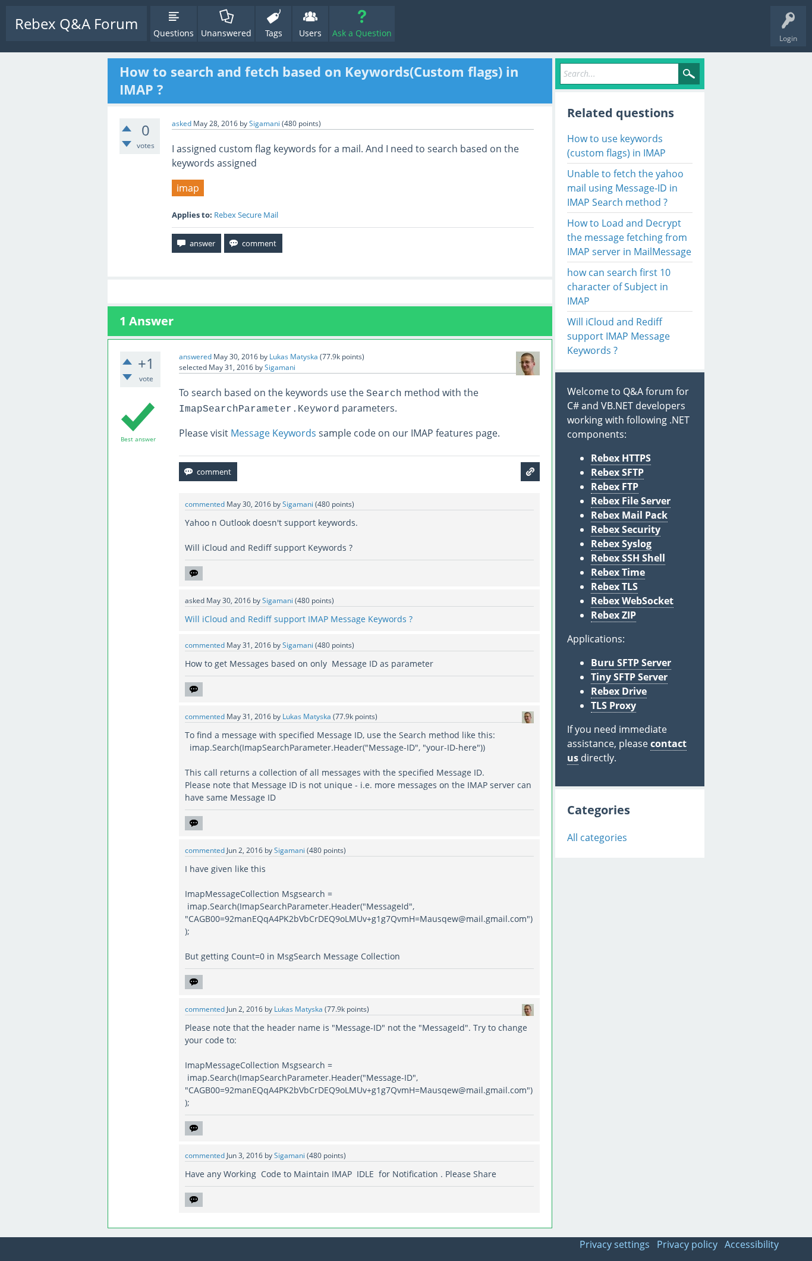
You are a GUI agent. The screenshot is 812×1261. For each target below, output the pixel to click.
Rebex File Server (631, 500)
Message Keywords (273, 433)
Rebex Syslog (621, 543)
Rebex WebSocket (632, 600)
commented (205, 504)
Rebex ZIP (613, 615)
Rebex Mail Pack (629, 515)
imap (188, 188)
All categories (597, 837)
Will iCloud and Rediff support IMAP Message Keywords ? (299, 619)
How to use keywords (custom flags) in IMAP (616, 145)
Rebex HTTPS (621, 458)
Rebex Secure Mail (246, 214)
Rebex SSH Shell (628, 557)
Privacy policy (687, 1244)
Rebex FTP (614, 486)
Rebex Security (625, 529)
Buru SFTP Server (631, 662)
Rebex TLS (614, 586)
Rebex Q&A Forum (76, 23)
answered (195, 357)
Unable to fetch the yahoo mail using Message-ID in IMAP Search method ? (625, 188)
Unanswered (226, 33)
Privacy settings (615, 1244)
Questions (173, 33)
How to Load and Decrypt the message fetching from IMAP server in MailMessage (629, 237)
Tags (273, 33)
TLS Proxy (613, 705)
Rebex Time (618, 572)
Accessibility (752, 1244)
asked (181, 123)
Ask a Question (362, 33)
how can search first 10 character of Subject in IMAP (619, 287)
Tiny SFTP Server (629, 676)
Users (310, 33)
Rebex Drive (619, 691)
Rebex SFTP (617, 472)
